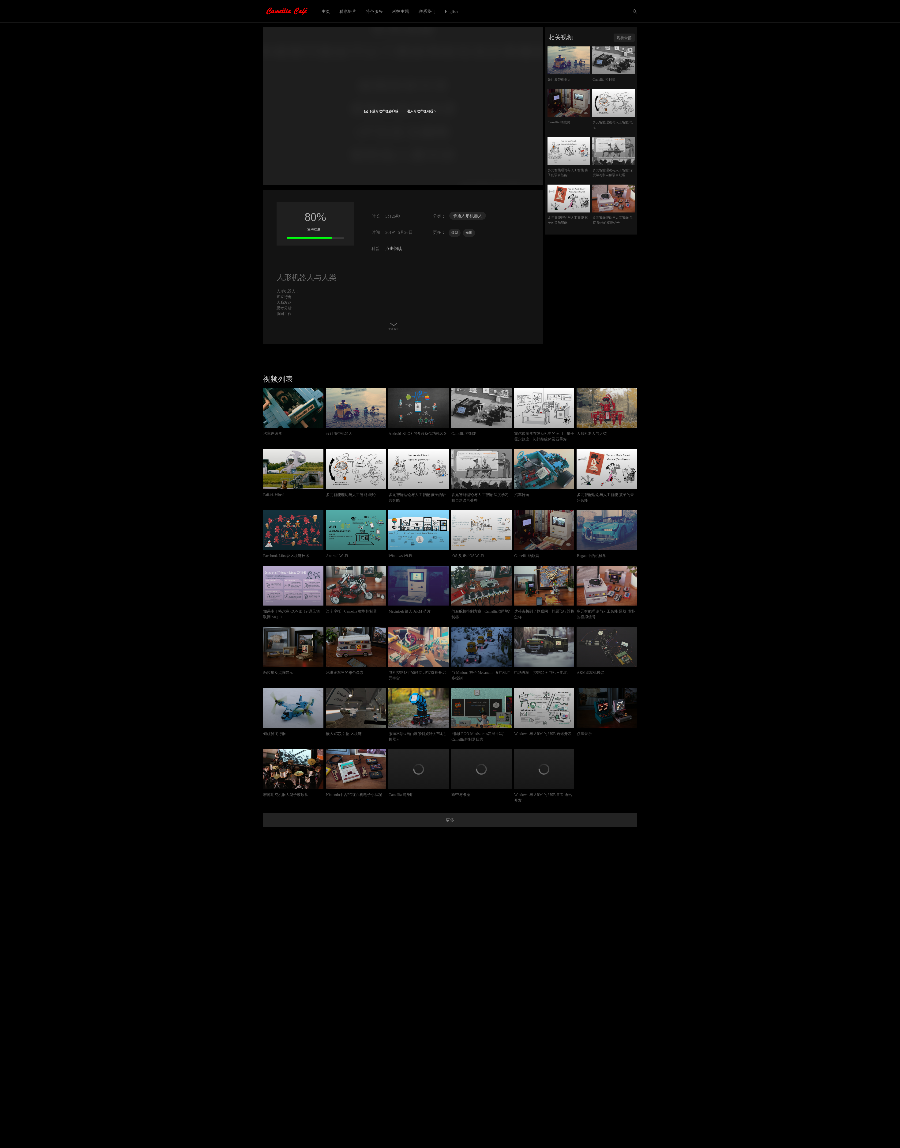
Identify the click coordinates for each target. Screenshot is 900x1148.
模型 (454, 233)
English (451, 11)
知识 (468, 233)
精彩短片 (347, 11)
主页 (326, 11)
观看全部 (624, 38)
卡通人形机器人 (467, 215)
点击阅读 (393, 248)
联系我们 (427, 11)
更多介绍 (393, 328)
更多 (450, 820)
